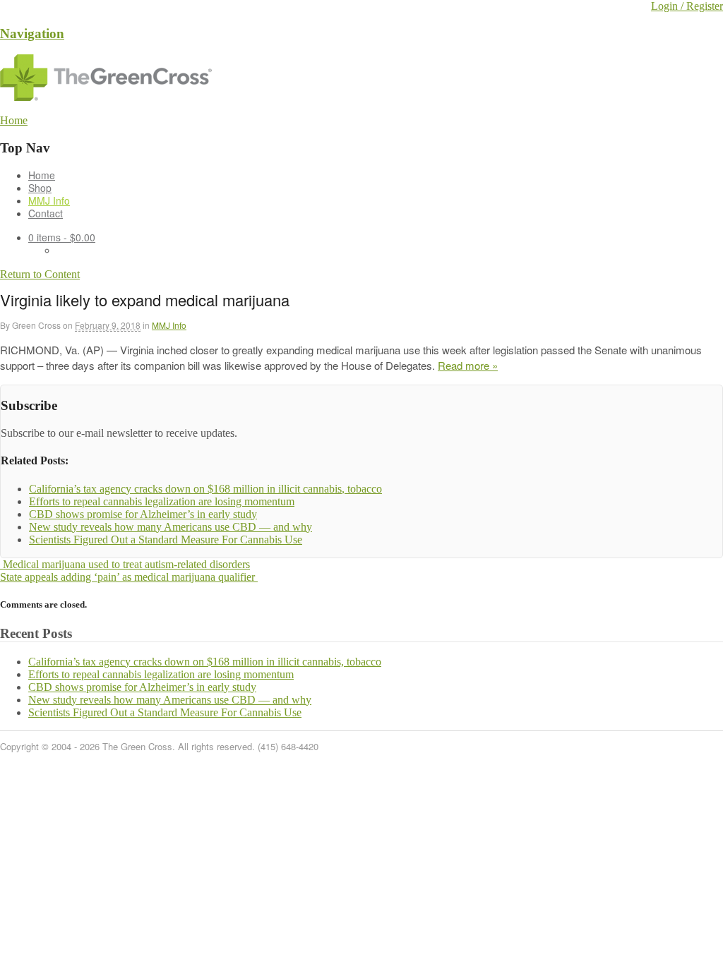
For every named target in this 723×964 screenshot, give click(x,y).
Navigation (32, 33)
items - (61, 237)
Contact (45, 213)
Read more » (468, 365)
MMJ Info (49, 200)
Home (41, 175)
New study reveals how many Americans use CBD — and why (169, 700)
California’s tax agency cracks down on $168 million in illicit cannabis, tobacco (204, 662)
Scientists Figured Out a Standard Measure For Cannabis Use (164, 712)
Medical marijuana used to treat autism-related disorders (125, 564)
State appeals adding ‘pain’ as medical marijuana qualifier (129, 577)
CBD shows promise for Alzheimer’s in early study (142, 687)
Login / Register (687, 6)
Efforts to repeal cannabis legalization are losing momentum (161, 674)
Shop (40, 188)
